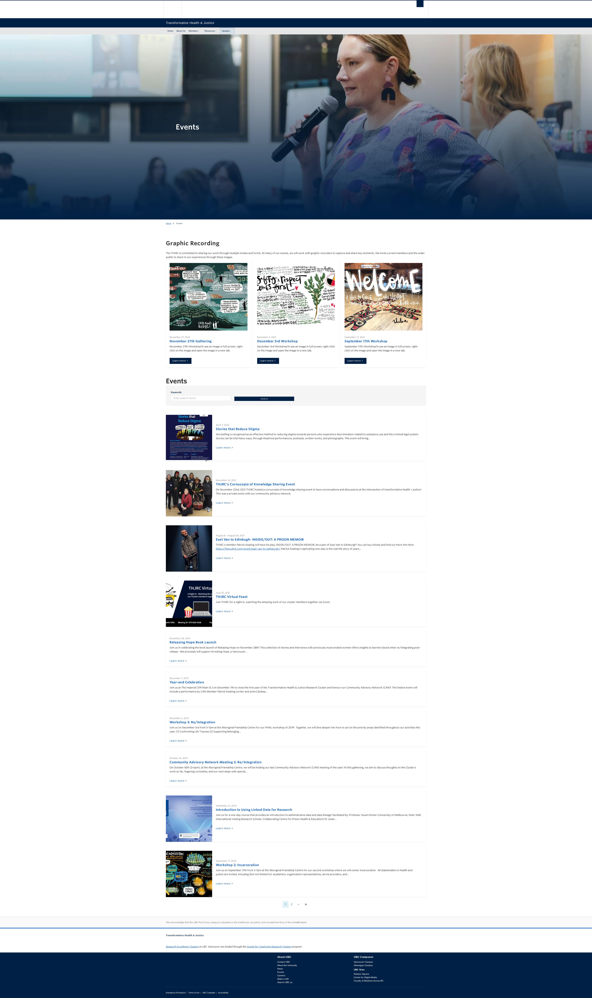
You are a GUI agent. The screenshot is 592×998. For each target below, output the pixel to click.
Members (193, 31)
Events (280, 972)
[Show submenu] (201, 31)
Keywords (176, 392)
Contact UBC (283, 962)
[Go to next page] (298, 904)
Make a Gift (283, 979)
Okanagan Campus (363, 965)
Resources (210, 31)
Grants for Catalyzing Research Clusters (269, 946)
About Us (180, 31)
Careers (281, 975)
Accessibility (223, 993)
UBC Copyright (208, 993)
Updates (226, 31)
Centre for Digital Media (365, 977)
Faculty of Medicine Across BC (368, 980)
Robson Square (361, 974)
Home (170, 31)
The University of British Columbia (172, 9)
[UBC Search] (420, 4)
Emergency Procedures (176, 993)
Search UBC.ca (284, 982)
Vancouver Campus (363, 962)
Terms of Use (194, 993)
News (280, 968)
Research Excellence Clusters (182, 946)
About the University (287, 965)
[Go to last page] (306, 904)
